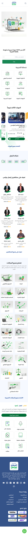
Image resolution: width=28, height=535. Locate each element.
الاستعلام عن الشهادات (21, 502)
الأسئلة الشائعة (10, 504)
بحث (14, 61)
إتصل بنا (25, 497)
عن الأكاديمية (24, 495)
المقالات (11, 497)
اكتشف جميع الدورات (14, 146)
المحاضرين (11, 495)
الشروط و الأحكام (9, 502)
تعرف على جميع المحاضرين (14, 252)
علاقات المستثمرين (22, 499)
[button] (2, 3)
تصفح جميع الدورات (14, 415)
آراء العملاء (10, 499)
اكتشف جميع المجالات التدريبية (14, 398)
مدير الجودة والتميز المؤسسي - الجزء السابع (17, 126)
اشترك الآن (17, 138)
